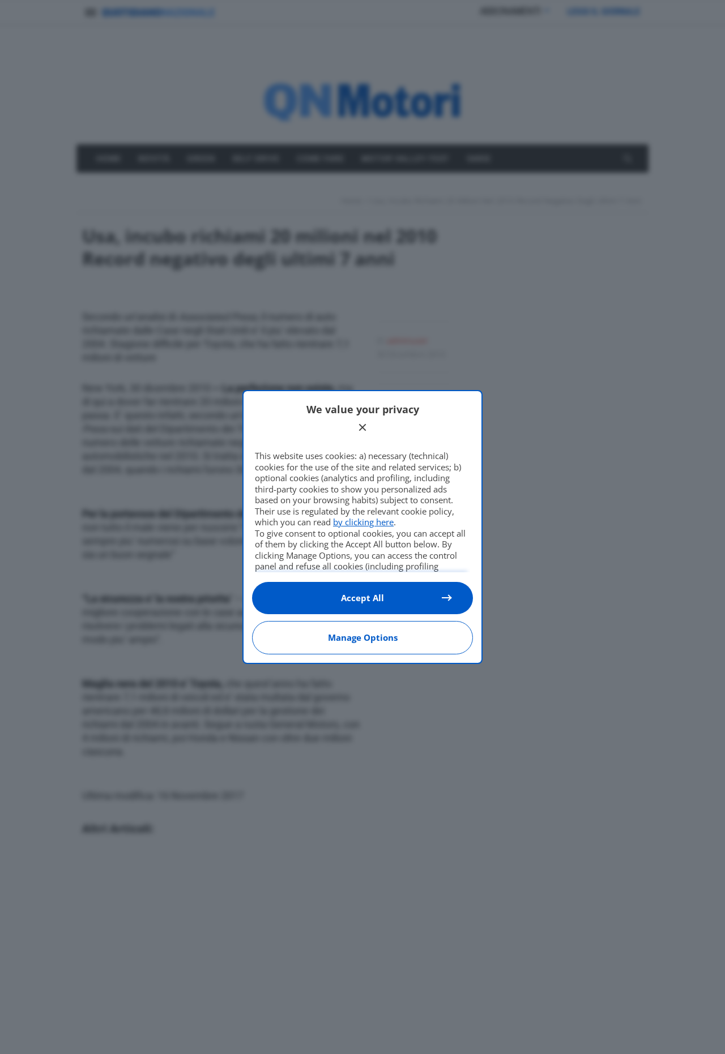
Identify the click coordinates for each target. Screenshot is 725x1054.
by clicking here (363, 522)
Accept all (362, 597)
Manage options (363, 637)
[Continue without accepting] (362, 427)
